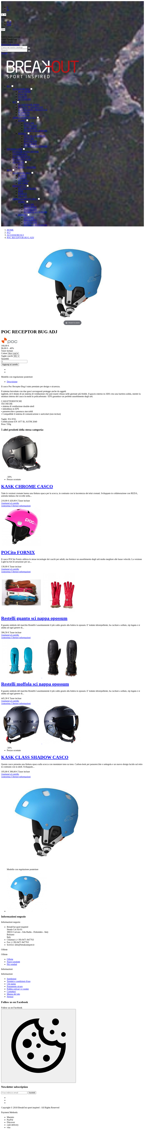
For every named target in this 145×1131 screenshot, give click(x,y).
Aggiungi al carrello (10, 364)
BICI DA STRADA (27, 188)
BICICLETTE (19, 186)
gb (8, 10)
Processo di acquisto (10, 44)
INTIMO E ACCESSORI (35, 131)
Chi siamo (11, 984)
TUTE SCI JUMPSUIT (34, 136)
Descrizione (12, 381)
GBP (9, 24)
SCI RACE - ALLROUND (30, 107)
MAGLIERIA (30, 128)
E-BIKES (22, 193)
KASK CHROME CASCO (27, 486)
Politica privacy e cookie (18, 989)
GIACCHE (29, 123)
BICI (9, 170)
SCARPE (22, 175)
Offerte (10, 959)
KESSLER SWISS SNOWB (25, 151)
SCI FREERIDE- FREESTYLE (32, 110)
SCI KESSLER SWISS (29, 104)
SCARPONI (24, 112)
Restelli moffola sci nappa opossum (35, 684)
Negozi (10, 996)
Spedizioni (11, 979)
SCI (9, 86)
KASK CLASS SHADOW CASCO (34, 757)
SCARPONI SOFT (21, 157)
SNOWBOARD (14, 149)
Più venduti (12, 964)
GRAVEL (22, 196)
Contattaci (11, 991)
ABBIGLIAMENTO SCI (24, 117)
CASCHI (22, 94)
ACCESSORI (24, 99)
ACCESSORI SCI (21, 89)
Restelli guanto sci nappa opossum (34, 618)
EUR (9, 22)
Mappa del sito (13, 994)
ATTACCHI (23, 115)
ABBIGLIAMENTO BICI (24, 199)
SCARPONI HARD (21, 159)
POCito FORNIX (18, 552)
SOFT (21, 165)
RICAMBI (23, 183)
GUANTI (22, 97)
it (7, 7)
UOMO (22, 120)
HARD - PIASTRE (27, 167)
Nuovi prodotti (13, 962)
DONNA (22, 133)
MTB (20, 191)
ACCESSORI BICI (21, 173)
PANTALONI (30, 125)
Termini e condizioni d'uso (18, 981)
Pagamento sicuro (15, 986)
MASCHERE (24, 91)
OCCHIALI (23, 180)
